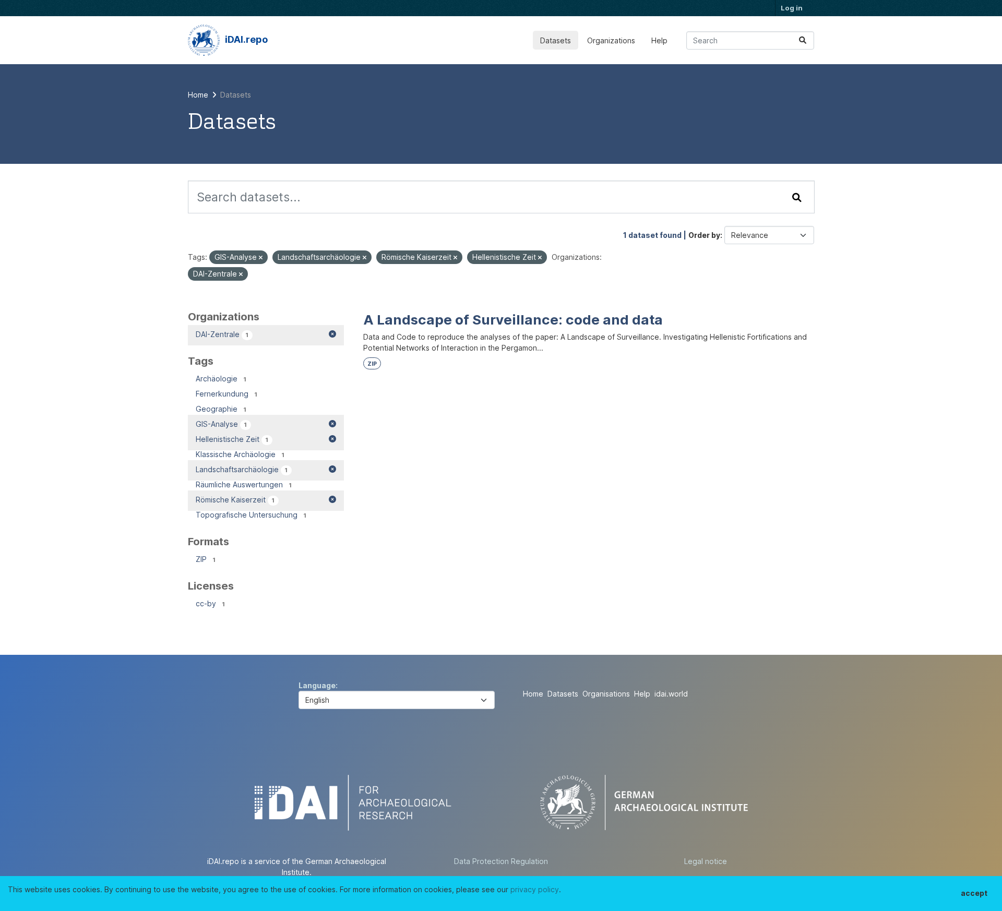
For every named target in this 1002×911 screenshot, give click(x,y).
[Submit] (802, 40)
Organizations (611, 40)
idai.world (671, 693)
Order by (704, 235)
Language (317, 685)
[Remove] (261, 257)
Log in (792, 8)
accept (974, 893)
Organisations (606, 693)
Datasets (555, 40)
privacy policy (534, 889)
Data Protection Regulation (501, 861)
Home (533, 693)
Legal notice (705, 861)
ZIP (372, 364)
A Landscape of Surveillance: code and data (513, 319)
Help (659, 40)
